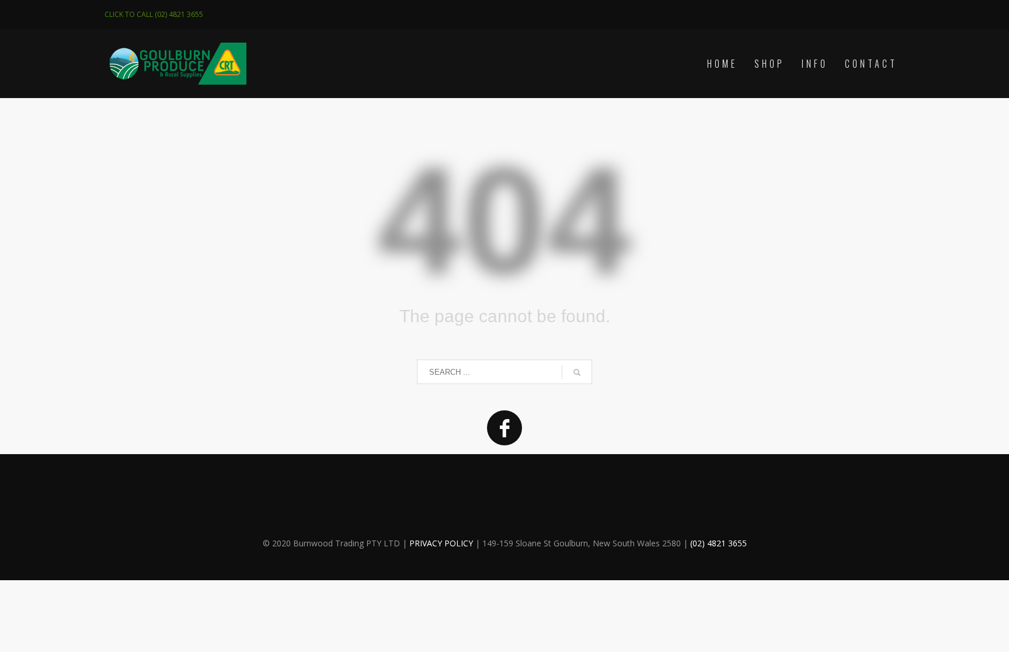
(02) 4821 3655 (718, 543)
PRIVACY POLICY (441, 543)
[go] (577, 372)
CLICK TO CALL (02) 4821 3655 (154, 14)
